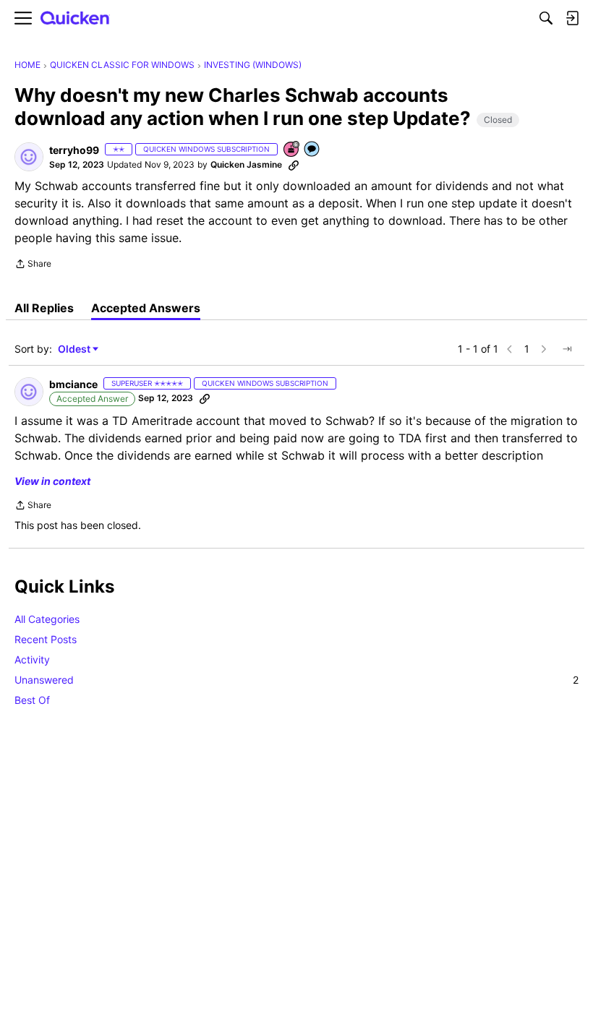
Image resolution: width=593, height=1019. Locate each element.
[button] (28, 156)
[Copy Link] (293, 164)
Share (32, 265)
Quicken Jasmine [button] (246, 164)
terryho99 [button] (74, 150)
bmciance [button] (73, 384)
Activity (32, 659)
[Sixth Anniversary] (292, 150)
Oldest (75, 349)
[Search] (546, 18)
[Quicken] (75, 18)
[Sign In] (572, 18)
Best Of (32, 700)
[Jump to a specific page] (567, 349)
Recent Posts (45, 639)
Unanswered (296, 680)
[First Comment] (312, 150)
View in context (52, 481)
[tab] (44, 308)
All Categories (47, 619)
